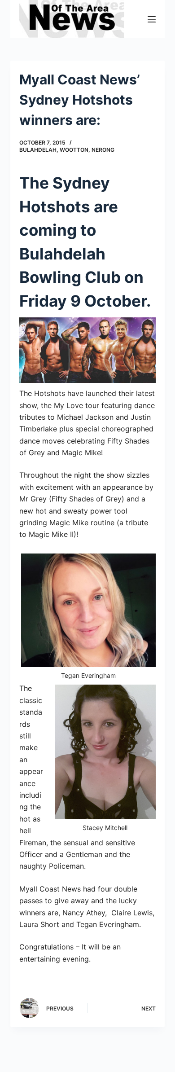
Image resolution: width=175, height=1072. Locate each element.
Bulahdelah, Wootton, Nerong (66, 149)
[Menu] (152, 19)
